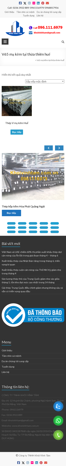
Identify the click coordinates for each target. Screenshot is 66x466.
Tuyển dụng (28, 15)
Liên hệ (40, 15)
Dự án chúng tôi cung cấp (49, 12)
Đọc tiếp (16, 132)
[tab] (11, 223)
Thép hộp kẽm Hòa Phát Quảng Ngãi (23, 206)
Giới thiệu (9, 12)
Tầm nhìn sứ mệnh (25, 12)
